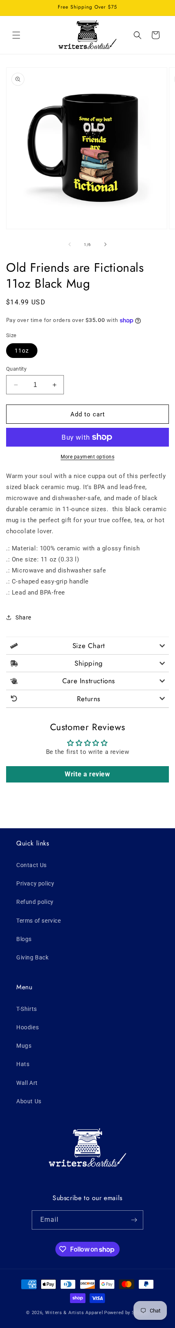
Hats (22, 1064)
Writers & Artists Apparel (74, 1312)
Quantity (16, 369)
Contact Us (31, 865)
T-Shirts (26, 1009)
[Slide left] (70, 244)
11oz (22, 350)
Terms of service (38, 920)
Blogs (24, 939)
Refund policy (35, 902)
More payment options (87, 457)
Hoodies (27, 1027)
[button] (16, 35)
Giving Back (32, 957)
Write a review (87, 774)
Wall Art (27, 1083)
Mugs (23, 1045)
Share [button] (23, 617)
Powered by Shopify (126, 1312)
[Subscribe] (134, 1220)
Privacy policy (35, 883)
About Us (29, 1101)
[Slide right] (105, 244)
